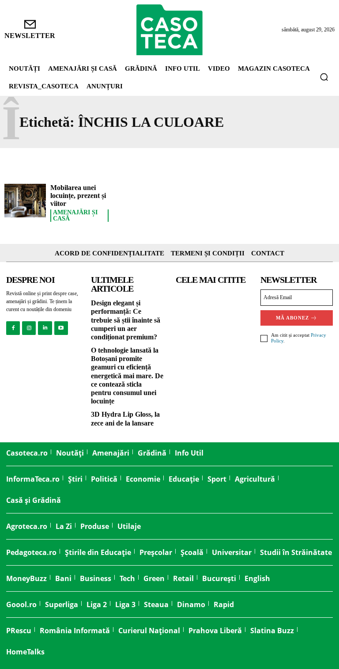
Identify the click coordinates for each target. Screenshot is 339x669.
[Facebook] (13, 328)
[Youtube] (61, 328)
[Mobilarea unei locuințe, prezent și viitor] (25, 200)
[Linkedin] (45, 328)
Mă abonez (292, 317)
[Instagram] (29, 328)
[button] (324, 77)
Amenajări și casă (75, 215)
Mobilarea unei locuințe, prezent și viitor (78, 195)
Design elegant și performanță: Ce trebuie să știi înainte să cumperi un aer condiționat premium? (125, 320)
